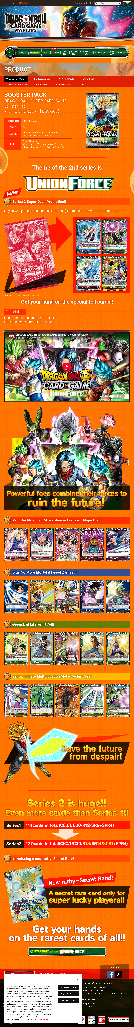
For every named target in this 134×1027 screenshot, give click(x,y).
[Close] (77, 979)
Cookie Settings (68, 1000)
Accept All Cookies (69, 987)
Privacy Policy (44, 1019)
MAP (128, 3)
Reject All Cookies (68, 994)
